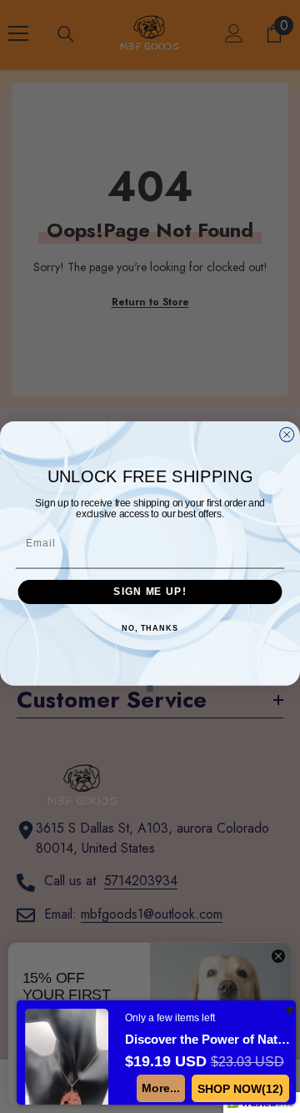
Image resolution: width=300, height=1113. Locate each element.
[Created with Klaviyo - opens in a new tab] (149, 689)
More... (161, 1088)
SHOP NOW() (240, 1088)
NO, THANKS (150, 628)
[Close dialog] (287, 434)
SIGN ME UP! (149, 592)
